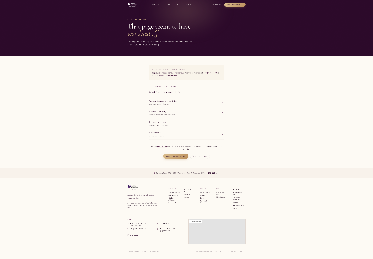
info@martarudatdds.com (138, 229)
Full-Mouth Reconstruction (205, 202)
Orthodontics (190, 186)
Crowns (202, 195)
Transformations (173, 203)
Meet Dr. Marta (237, 190)
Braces (186, 197)
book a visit (162, 146)
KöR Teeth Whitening (171, 199)
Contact (189, 4)
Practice (237, 186)
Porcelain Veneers (174, 192)
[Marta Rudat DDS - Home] (132, 4)
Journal (179, 4)
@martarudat (134, 235)
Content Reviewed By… (203, 252)
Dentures (203, 198)
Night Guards (220, 197)
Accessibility (230, 252)
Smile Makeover (173, 195)
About (155, 4)
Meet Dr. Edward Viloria (238, 194)
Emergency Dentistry (220, 193)
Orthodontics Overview (188, 191)
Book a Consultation (235, 4)
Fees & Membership (239, 205)
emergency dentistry (168, 76)
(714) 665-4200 (217, 4)
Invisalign (187, 195)
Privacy (218, 252)
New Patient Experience (236, 198)
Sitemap (242, 252)
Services (166, 4)
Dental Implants (205, 192)
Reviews (235, 202)
